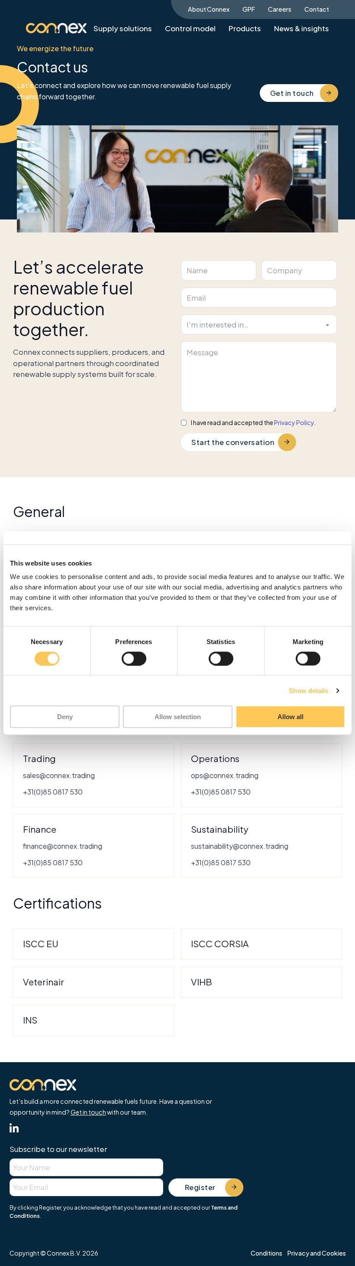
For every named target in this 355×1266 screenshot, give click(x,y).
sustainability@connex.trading (239, 846)
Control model (190, 28)
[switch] (134, 658)
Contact (316, 9)
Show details (308, 690)
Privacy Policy (294, 422)
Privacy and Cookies (316, 1253)
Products (245, 28)
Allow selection (178, 716)
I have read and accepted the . (253, 422)
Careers (279, 9)
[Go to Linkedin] (14, 1129)
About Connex (208, 9)
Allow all (290, 716)
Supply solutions (123, 28)
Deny (65, 716)
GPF (248, 9)
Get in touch (292, 93)
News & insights (301, 28)
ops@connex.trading (224, 775)
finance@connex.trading (62, 846)
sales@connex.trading (59, 775)
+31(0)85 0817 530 (53, 791)
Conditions (266, 1253)
